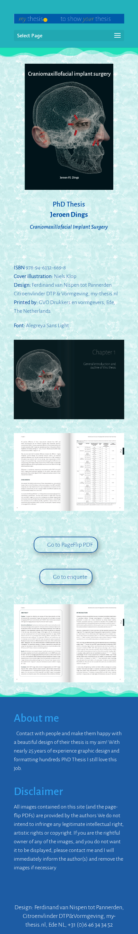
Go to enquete (70, 577)
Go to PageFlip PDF (70, 544)
